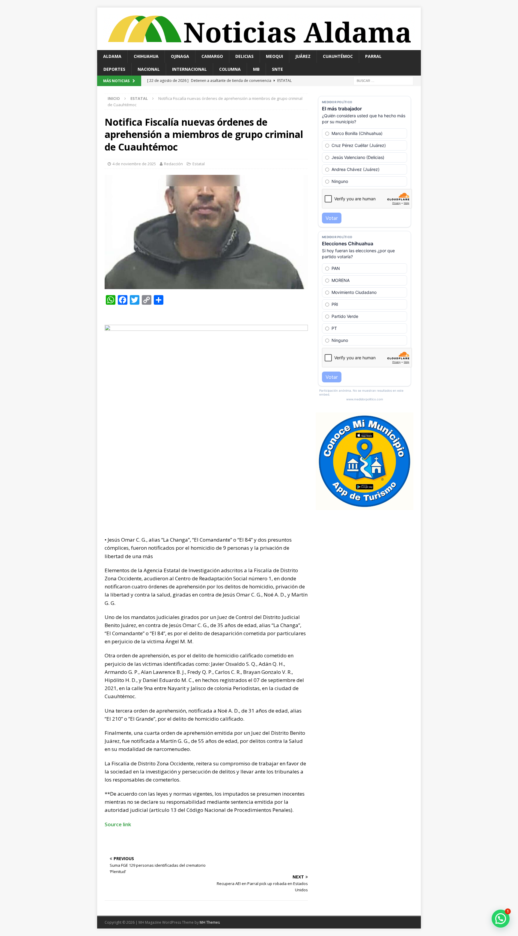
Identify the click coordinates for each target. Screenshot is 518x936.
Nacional (149, 69)
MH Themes (210, 922)
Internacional (189, 69)
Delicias (244, 56)
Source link (118, 824)
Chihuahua (146, 56)
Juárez (303, 56)
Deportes (114, 69)
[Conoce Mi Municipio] (364, 507)
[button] (501, 919)
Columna (230, 69)
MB (256, 69)
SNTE (277, 69)
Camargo (212, 56)
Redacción (173, 163)
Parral (373, 56)
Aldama (112, 56)
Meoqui (274, 56)
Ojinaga (180, 56)
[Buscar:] (383, 80)
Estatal (198, 163)
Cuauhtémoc (338, 56)
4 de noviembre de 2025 (134, 163)
